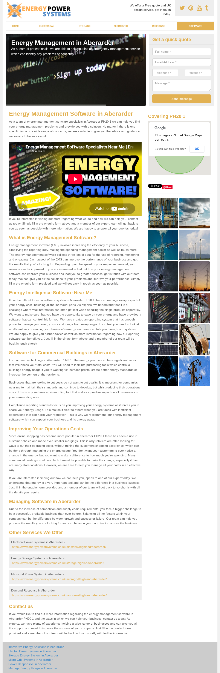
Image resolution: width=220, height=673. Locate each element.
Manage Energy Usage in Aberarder (32, 668)
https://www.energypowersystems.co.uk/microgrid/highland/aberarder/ (59, 579)
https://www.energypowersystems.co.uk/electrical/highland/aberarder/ (59, 546)
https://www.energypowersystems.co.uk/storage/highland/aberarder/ (58, 563)
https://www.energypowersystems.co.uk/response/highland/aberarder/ (59, 595)
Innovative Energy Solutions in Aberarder (36, 646)
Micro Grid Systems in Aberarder (30, 659)
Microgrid (121, 26)
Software (195, 26)
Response (158, 26)
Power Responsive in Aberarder (29, 664)
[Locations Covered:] (8, 3)
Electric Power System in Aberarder (32, 651)
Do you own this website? (170, 149)
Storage (84, 26)
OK (197, 149)
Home (15, 26)
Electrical (46, 26)
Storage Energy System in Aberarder (33, 655)
